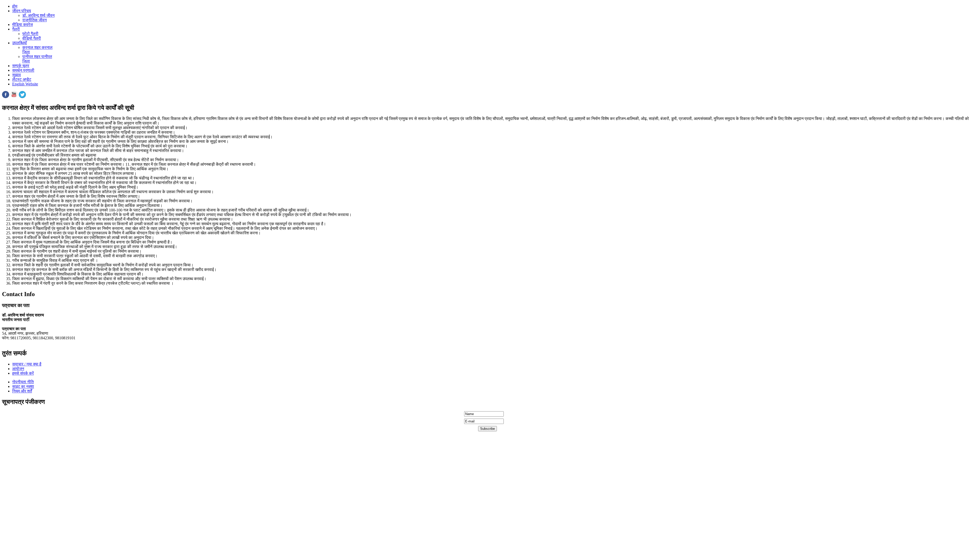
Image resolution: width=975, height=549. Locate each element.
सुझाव (16, 75)
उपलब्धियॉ (19, 43)
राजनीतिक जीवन (34, 20)
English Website (25, 84)
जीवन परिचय (21, 11)
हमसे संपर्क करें (23, 373)
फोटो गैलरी (30, 34)
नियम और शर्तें (22, 391)
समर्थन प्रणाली (23, 70)
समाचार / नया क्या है (26, 364)
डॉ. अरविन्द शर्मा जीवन (38, 15)
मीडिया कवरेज (22, 24)
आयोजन (18, 369)
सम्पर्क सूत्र (20, 66)
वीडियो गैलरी (31, 38)
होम (14, 6)
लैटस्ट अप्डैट (21, 79)
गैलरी (16, 29)
